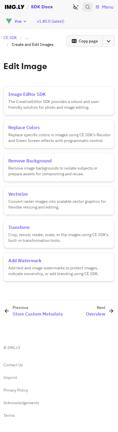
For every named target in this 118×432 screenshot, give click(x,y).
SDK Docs (42, 7)
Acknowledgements (21, 402)
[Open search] (87, 6)
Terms (9, 415)
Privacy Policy (15, 390)
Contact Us (13, 364)
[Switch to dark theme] (75, 6)
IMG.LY (13, 347)
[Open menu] (109, 41)
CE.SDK (10, 37)
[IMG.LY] (15, 7)
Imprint (10, 377)
